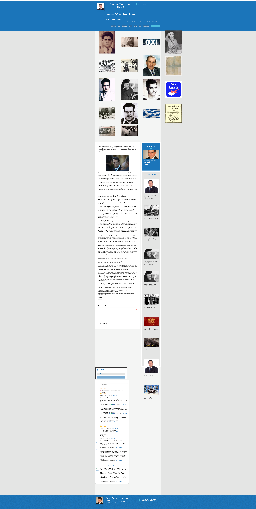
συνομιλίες (100, 299)
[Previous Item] (145, 155)
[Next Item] (156, 155)
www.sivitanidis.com (142, 4)
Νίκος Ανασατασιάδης (102, 300)
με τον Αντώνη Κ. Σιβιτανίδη (113, 19)
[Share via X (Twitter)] (101, 305)
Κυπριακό (100, 297)
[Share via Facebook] (98, 305)
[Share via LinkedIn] (105, 305)
